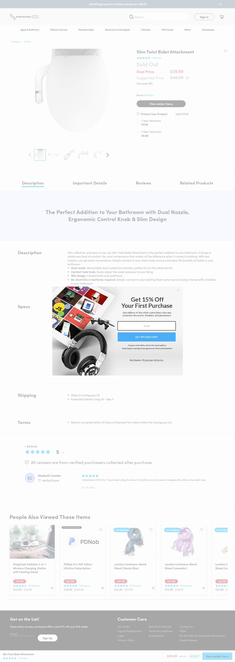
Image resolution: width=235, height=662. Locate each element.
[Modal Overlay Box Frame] (117, 331)
